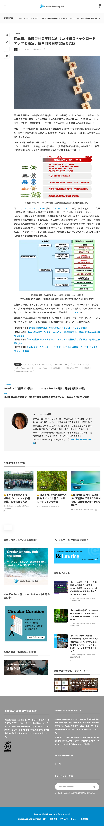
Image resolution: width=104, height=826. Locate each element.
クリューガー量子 (24, 49)
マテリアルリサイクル (35, 208)
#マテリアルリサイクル (79, 364)
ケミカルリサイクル (62, 208)
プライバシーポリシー (69, 819)
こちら (75, 312)
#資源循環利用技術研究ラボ (24, 371)
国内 (36, 18)
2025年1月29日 (88, 510)
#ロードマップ (43, 368)
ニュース (29, 18)
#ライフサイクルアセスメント (24, 368)
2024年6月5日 (8, 508)
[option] (18, 492)
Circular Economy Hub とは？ (32, 819)
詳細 (86, 744)
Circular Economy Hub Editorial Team (16, 506)
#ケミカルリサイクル (40, 364)
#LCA (27, 364)
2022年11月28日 (36, 49)
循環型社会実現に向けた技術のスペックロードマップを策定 (58, 328)
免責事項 (84, 819)
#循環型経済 (56, 368)
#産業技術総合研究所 (72, 368)
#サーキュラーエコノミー (60, 364)
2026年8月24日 (75, 600)
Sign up (94, 786)
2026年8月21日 (75, 626)
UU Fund (65, 726)
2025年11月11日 (54, 506)
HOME (21, 18)
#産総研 (86, 368)
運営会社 (53, 819)
